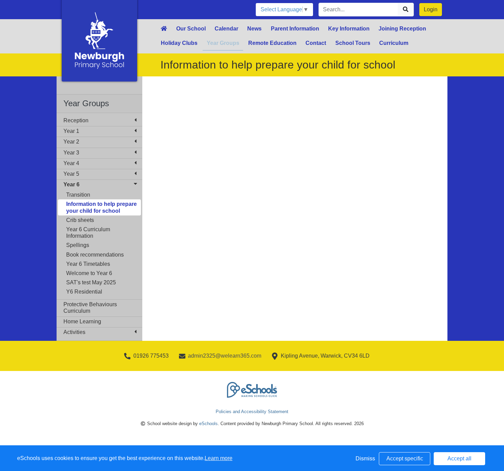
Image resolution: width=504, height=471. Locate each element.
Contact (315, 43)
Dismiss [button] (365, 458)
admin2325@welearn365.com (224, 356)
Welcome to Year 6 (89, 273)
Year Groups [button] (223, 43)
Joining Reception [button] (402, 29)
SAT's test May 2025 (91, 282)
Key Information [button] (349, 29)
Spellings (77, 245)
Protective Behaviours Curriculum (90, 307)
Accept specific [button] (404, 458)
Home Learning (82, 321)
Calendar (226, 29)
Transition (78, 195)
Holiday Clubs (179, 43)
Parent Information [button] (295, 29)
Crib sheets (80, 220)
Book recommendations (95, 255)
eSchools (208, 423)
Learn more (218, 458)
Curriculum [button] (393, 43)
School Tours (352, 43)
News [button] (254, 29)
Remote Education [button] (272, 43)
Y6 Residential (84, 292)
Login (430, 9)
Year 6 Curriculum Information (88, 232)
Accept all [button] (459, 458)
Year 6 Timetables (88, 264)
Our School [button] (191, 29)
